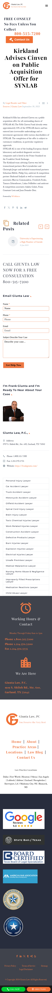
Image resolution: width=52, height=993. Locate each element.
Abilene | (20, 780)
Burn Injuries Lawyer (17, 543)
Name (6, 304)
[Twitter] (9, 207)
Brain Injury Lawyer (16, 515)
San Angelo (44, 776)
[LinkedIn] (21, 207)
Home (17, 741)
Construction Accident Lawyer (22, 532)
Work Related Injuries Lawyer (22, 526)
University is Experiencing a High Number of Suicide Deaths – (31, 242)
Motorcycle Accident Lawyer (21, 497)
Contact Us (19, 40)
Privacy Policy (10, 966)
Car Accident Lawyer (17, 486)
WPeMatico (15, 196)
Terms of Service (28, 966)
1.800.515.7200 (20, 456)
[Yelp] (35, 956)
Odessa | (35, 776)
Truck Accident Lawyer (18, 492)
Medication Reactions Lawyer (22, 587)
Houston (25, 776)
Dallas (5, 776)
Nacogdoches (39, 780)
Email (5, 326)
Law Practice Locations (26, 770)
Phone (6, 315)
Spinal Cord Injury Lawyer (20, 509)
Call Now (15, 989)
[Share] (31, 956)
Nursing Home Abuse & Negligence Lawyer (25, 572)
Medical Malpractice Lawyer (21, 566)
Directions (40, 989)
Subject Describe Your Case (15, 337)
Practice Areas (24, 747)
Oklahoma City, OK (28, 783)
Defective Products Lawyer (20, 537)
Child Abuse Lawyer (16, 593)
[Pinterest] (13, 207)
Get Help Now (13, 365)
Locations (15, 752)
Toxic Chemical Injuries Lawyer (22, 520)
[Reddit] (25, 207)
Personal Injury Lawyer (18, 480)
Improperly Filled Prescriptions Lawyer (23, 580)
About (31, 741)
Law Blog (35, 752)
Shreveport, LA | (12, 783)
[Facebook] (5, 207)
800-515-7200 (27, 33)
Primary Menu (46, 6)
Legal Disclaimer (26, 969)
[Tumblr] (17, 207)
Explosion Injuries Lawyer (20, 549)
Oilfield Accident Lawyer (19, 503)
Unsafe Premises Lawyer (19, 560)
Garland (28, 780)
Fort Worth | (16, 776)
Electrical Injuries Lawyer (19, 554)
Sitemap (44, 966)
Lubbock (11, 780)
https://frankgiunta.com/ (26, 466)
